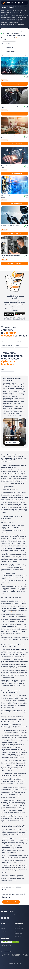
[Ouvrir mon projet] (22, 2)
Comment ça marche (19, 926)
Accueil (3, 6)
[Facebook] (2, 918)
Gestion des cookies (21, 966)
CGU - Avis (18, 963)
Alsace (3, 341)
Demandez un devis (16, 611)
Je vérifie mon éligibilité (10, 901)
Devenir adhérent (18, 936)
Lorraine (17, 345)
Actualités (3, 931)
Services (3, 928)
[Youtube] (5, 918)
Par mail (3, 948)
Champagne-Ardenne (6, 345)
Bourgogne (18, 341)
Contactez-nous (18, 933)
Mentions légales (11, 963)
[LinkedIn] (8, 918)
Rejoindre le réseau (18, 928)
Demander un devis (18, 931)
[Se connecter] (25, 2)
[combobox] (10, 43)
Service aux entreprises (11, 6)
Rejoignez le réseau (11, 442)
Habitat (3, 926)
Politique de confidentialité (9, 966)
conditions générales (20, 319)
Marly (2, 369)
